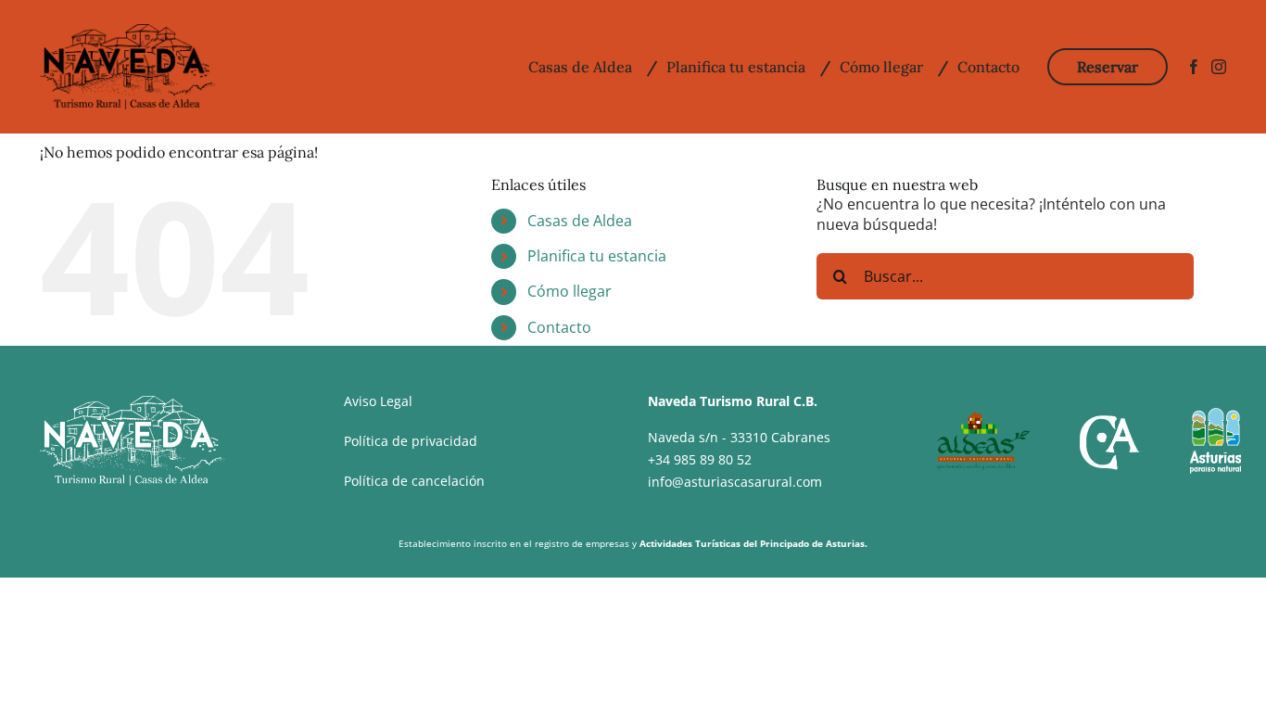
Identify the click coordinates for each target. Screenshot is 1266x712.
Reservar (1107, 66)
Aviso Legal (378, 401)
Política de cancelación (414, 481)
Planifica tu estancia (596, 256)
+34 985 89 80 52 (700, 459)
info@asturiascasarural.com (735, 481)
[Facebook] (1193, 66)
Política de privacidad (410, 441)
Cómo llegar (569, 291)
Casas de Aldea (579, 220)
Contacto (559, 327)
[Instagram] (1218, 66)
